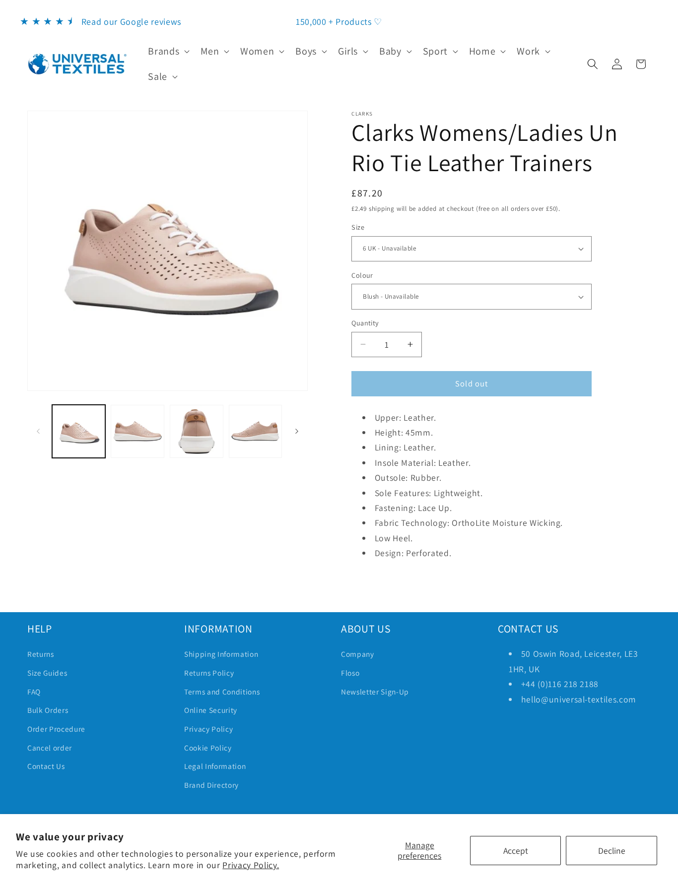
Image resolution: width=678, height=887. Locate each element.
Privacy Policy (208, 729)
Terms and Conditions (222, 692)
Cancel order (49, 748)
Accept (515, 850)
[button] (167, 51)
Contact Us (46, 766)
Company (357, 654)
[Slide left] (38, 432)
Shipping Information (221, 654)
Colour (362, 275)
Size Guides (47, 673)
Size (357, 227)
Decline (611, 850)
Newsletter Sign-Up (375, 692)
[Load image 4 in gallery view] (196, 431)
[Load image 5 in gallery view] (255, 431)
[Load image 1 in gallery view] (79, 431)
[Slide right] (297, 432)
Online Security (210, 710)
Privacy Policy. (250, 865)
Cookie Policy (208, 748)
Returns (40, 654)
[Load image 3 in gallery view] (137, 431)
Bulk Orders (47, 710)
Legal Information (215, 766)
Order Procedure (56, 729)
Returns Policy (209, 673)
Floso (350, 673)
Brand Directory (211, 785)
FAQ (34, 692)
